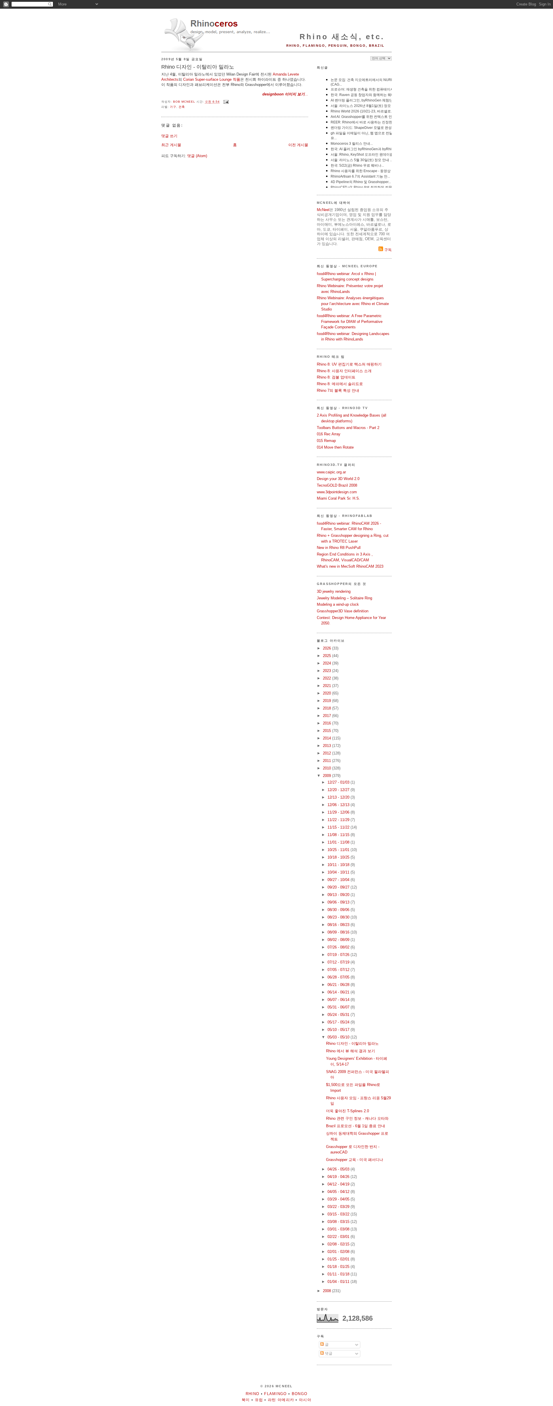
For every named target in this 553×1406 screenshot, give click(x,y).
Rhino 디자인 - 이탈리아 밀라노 (352, 1043)
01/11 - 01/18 (339, 1274)
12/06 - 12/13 (339, 805)
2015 (327, 731)
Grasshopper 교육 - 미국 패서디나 (354, 1159)
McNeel (323, 210)
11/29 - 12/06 (339, 812)
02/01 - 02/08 (339, 1251)
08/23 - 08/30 (339, 917)
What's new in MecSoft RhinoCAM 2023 (350, 566)
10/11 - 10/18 (339, 865)
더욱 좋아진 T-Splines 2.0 (347, 1111)
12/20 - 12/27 (339, 790)
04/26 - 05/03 (339, 1169)
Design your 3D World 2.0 (338, 479)
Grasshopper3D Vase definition (342, 611)
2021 (327, 686)
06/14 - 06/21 (339, 992)
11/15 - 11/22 (339, 827)
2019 (327, 701)
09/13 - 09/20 (339, 895)
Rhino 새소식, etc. (342, 36)
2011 (327, 760)
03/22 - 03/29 (339, 1206)
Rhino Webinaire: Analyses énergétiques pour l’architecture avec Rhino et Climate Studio (353, 303)
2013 (327, 746)
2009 (327, 775)
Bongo (300, 1394)
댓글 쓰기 (169, 136)
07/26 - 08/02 (339, 947)
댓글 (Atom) (197, 156)
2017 (327, 716)
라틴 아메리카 (281, 1400)
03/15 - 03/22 (339, 1214)
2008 (327, 1291)
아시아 (305, 1400)
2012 (327, 753)
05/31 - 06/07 (339, 1007)
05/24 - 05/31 (339, 1014)
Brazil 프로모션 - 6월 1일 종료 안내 (355, 1126)
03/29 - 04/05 (339, 1199)
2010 (327, 768)
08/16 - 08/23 (339, 925)
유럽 (259, 1400)
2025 (327, 656)
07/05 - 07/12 (339, 970)
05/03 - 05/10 (339, 1037)
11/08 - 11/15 (339, 835)
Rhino (253, 1394)
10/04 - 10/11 (339, 872)
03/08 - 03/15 (339, 1221)
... (285, 94)
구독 (387, 250)
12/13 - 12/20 (339, 797)
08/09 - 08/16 (339, 932)
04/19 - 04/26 (339, 1177)
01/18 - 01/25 (339, 1266)
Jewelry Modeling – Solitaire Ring (344, 598)
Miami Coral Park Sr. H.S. (338, 498)
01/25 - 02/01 (339, 1259)
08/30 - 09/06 (339, 910)
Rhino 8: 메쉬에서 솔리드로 (340, 384)
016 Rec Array (328, 434)
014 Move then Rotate (335, 447)
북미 (246, 1400)
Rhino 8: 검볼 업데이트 (336, 377)
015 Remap (326, 440)
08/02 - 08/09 (339, 940)
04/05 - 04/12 (339, 1191)
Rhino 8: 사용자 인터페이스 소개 (344, 371)
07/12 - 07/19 (339, 962)
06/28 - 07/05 (339, 977)
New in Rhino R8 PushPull (339, 547)
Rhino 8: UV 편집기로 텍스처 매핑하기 (349, 364)
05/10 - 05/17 (339, 1029)
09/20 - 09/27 (339, 887)
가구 (173, 106)
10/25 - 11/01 (339, 850)
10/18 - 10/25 (339, 857)
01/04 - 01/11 (339, 1281)
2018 (327, 708)
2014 (327, 738)
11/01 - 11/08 (339, 842)
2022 (327, 678)
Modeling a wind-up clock (338, 604)
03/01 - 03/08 (339, 1229)
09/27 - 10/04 (339, 880)
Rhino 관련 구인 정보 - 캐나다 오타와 (357, 1118)
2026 (327, 648)
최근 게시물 (171, 145)
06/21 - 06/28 (339, 984)
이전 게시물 (298, 145)
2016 (327, 723)
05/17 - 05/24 (339, 1022)
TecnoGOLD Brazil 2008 (337, 485)
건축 (182, 106)
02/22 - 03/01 (339, 1236)
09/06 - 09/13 (339, 902)
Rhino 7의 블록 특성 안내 (338, 390)
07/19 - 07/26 (339, 955)
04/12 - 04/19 (339, 1184)
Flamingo (275, 1394)
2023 (327, 671)
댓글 (328, 1353)
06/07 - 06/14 (339, 999)
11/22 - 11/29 (339, 820)
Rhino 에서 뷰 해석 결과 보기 (350, 1051)
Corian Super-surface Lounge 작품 (211, 79)
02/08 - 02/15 (339, 1244)
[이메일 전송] (226, 101)
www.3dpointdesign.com (337, 492)
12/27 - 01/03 (339, 782)
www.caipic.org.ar (331, 472)
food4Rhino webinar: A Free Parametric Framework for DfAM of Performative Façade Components (349, 321)
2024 (327, 663)
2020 (327, 693)
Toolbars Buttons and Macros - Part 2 (348, 428)
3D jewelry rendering (334, 591)
